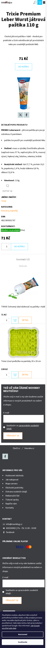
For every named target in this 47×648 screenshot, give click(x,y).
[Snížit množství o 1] (9, 248)
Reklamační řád (12, 495)
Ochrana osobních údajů (16, 491)
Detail (25, 320)
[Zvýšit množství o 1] (9, 245)
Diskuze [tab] (23, 266)
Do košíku (23, 66)
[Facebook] (26, 115)
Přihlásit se (13, 435)
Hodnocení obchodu (14, 475)
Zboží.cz (16, 448)
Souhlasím (22, 642)
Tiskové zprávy (12, 499)
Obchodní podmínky (14, 487)
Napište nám (11, 503)
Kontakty (9, 507)
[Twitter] (20, 115)
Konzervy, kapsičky (9, 210)
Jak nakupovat (11, 479)
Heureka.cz (29, 448)
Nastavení (22, 634)
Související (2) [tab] (23, 259)
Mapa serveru (11, 483)
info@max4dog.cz (14, 524)
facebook (10, 532)
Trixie (3, 201)
